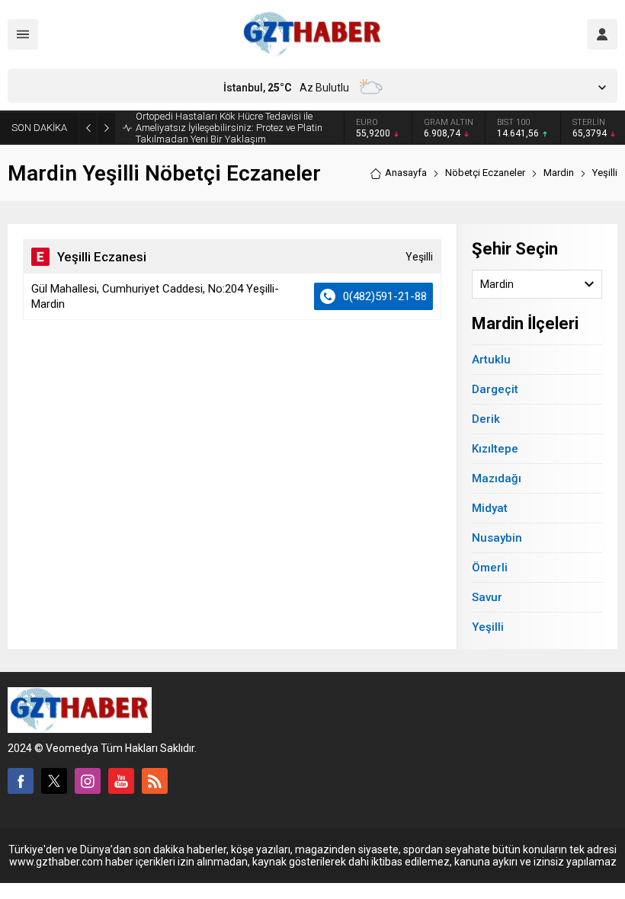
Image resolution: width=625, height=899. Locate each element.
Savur (487, 597)
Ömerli (490, 567)
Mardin (558, 172)
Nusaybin (497, 538)
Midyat (490, 508)
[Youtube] (121, 781)
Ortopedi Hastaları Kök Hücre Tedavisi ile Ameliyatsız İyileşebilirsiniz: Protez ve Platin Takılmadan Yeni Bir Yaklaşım (229, 127)
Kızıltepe (495, 449)
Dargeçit (495, 389)
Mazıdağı (496, 478)
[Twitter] (54, 781)
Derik (486, 419)
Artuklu (491, 359)
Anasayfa (406, 172)
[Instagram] (88, 781)
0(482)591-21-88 (385, 296)
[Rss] (155, 781)
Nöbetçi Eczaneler (485, 172)
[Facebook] (21, 781)
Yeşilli (488, 627)
